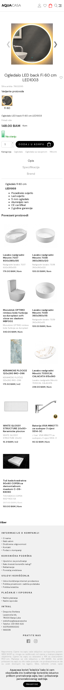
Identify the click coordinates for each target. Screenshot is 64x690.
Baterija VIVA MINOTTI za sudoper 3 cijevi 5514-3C (45, 428)
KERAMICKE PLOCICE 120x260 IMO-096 (15, 372)
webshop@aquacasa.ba (15, 621)
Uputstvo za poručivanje (15, 561)
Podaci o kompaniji (12, 550)
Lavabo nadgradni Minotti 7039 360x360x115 (42, 313)
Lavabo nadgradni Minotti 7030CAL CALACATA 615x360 (43, 373)
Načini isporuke (10, 601)
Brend (31, 174)
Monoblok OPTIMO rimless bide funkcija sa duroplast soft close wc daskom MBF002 (15, 316)
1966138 (7, 630)
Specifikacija (30, 167)
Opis (31, 161)
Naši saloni (8, 541)
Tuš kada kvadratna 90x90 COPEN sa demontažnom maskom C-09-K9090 (14, 486)
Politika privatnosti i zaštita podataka (21, 584)
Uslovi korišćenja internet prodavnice (21, 581)
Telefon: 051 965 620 (13, 623)
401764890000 (11, 626)
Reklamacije (8, 567)
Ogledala (18, 152)
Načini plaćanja (10, 598)
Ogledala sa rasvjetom (36, 152)
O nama (7, 538)
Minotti (53, 152)
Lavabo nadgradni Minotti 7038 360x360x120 (42, 257)
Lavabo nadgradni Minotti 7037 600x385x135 (13, 257)
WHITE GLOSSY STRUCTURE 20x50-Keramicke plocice (15, 428)
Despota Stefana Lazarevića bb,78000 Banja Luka (12, 614)
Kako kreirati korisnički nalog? (17, 564)
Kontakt (7, 547)
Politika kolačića (10, 587)
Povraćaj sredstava (12, 570)
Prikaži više (6, 120)
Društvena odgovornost (14, 544)
